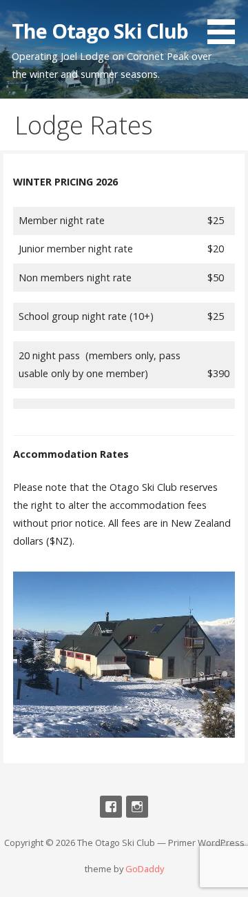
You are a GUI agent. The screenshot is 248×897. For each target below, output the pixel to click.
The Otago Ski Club (100, 30)
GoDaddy (144, 869)
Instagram (137, 807)
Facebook (111, 807)
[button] (226, 24)
